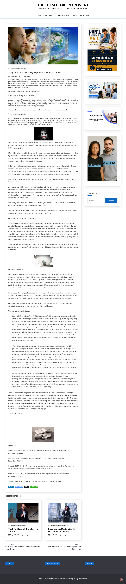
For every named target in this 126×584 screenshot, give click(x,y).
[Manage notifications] (121, 579)
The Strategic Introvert (63, 5)
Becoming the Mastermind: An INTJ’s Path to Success (62, 530)
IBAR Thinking (48, 15)
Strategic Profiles (62, 15)
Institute (74, 15)
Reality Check (84, 15)
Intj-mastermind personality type (18, 69)
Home (39, 15)
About (9, 563)
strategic (27, 76)
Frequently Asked (52, 563)
